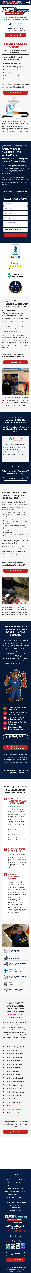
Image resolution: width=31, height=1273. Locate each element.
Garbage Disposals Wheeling (14, 1197)
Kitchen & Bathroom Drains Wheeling (14, 1191)
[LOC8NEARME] (15, 284)
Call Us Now (14, 93)
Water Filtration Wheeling (14, 1194)
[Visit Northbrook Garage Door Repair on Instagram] (15, 1236)
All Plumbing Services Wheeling (15, 1177)
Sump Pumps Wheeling (14, 1183)
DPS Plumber (15, 1047)
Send (15, 235)
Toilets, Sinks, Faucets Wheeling (15, 1180)
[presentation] (13, 466)
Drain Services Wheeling (15, 1188)
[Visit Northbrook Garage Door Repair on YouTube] (20, 1236)
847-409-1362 (8, 403)
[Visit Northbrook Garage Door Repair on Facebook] (10, 1236)
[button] (15, 265)
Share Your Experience (15, 478)
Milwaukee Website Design (15, 1271)
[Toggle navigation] (27, 2)
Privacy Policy (20, 1269)
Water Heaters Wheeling (15, 1186)
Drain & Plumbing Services (15, 288)
